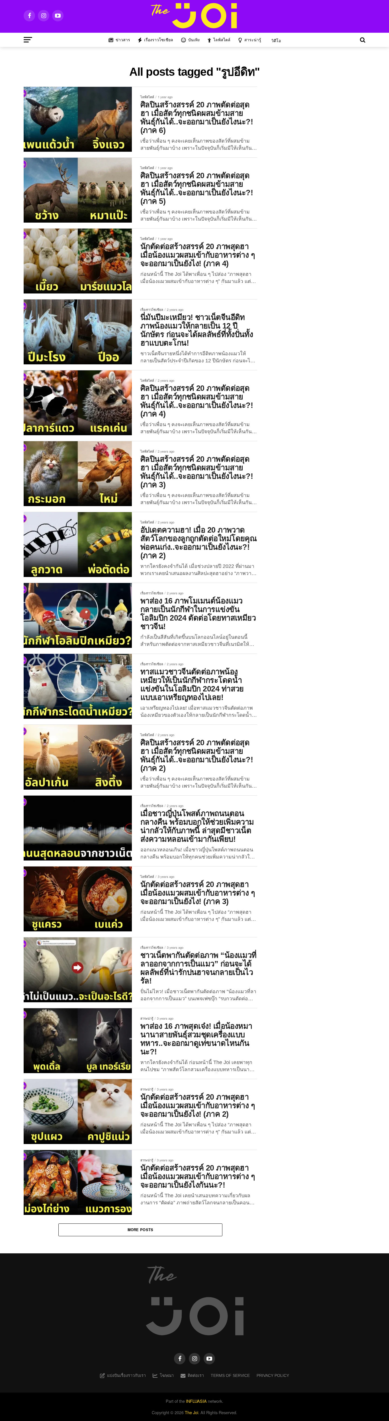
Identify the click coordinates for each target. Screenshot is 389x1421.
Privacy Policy (273, 1375)
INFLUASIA (196, 1401)
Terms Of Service (230, 1375)
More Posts (140, 1229)
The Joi (191, 1412)
